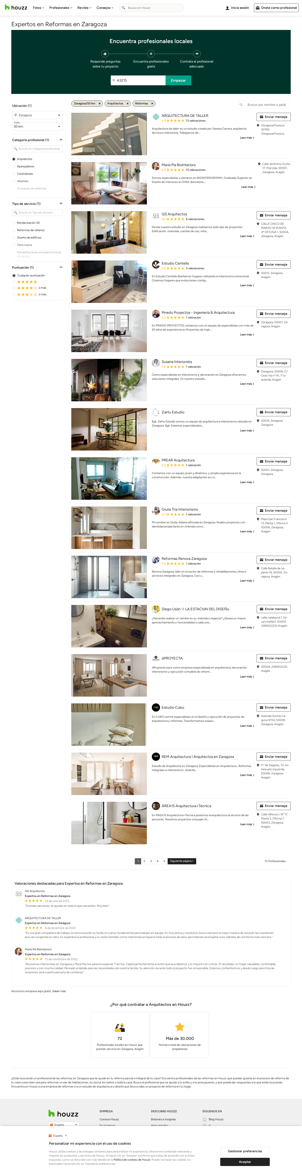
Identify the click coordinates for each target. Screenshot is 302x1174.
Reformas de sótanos (31, 230)
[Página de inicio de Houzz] (16, 7)
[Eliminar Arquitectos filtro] (127, 103)
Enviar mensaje (276, 117)
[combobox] (151, 8)
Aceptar (245, 1162)
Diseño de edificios (29, 237)
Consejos (103, 8)
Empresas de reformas (31, 188)
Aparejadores (25, 166)
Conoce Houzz (109, 1119)
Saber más (59, 991)
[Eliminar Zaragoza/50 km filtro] (99, 103)
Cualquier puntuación (31, 275)
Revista (82, 8)
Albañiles (23, 181)
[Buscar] (123, 8)
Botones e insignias (163, 1119)
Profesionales (59, 8)
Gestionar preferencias (245, 1151)
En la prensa (107, 1125)
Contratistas (25, 174)
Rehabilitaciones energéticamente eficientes (39, 254)
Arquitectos (24, 159)
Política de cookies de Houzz (132, 1159)
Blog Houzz (216, 1119)
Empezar (178, 80)
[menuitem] (38, 8)
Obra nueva (24, 245)
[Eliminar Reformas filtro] (152, 103)
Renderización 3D (28, 223)
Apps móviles (159, 1125)
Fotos (37, 8)
